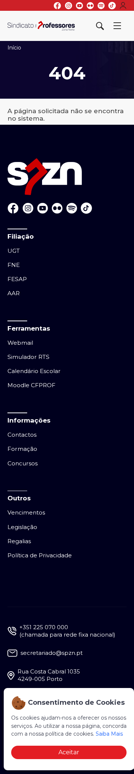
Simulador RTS (28, 356)
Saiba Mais (109, 733)
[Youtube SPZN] (79, 5)
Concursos (22, 463)
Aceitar (68, 752)
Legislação (22, 527)
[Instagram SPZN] (68, 5)
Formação (22, 448)
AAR (13, 293)
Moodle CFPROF (31, 385)
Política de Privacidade (39, 555)
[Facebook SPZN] (57, 5)
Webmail (20, 342)
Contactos (21, 434)
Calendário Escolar (34, 371)
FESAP (17, 279)
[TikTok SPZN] (112, 5)
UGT (13, 250)
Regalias (19, 541)
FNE (13, 264)
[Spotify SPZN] (101, 5)
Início (14, 47)
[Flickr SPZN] (90, 5)
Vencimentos (26, 512)
